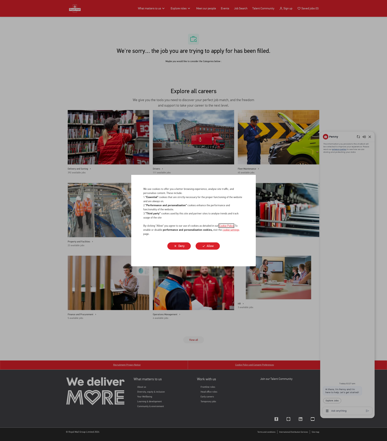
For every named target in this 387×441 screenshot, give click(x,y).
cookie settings (231, 229)
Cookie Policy (226, 225)
